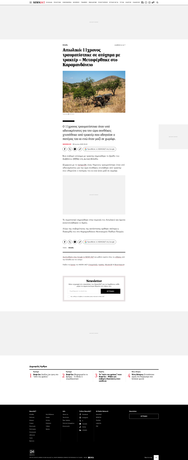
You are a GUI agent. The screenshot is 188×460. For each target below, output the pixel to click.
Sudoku (101, 265)
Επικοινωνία (66, 426)
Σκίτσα (48, 420)
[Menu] (30, 2)
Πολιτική (31, 417)
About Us (65, 414)
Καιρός (128, 2)
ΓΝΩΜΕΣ (84, 2)
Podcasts (48, 423)
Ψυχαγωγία (32, 432)
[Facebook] (65, 149)
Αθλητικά (32, 435)
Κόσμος (31, 420)
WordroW (108, 265)
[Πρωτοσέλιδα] (142, 2)
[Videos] (146, 2)
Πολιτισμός (32, 429)
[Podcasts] (149, 2)
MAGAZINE (93, 2)
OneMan (98, 420)
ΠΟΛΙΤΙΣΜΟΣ (103, 2)
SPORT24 (98, 417)
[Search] (157, 2)
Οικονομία (32, 426)
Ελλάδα (65, 45)
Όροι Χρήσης (66, 420)
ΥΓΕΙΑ (122, 2)
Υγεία (31, 438)
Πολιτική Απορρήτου (68, 423)
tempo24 (82, 165)
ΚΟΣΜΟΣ (76, 2)
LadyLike (98, 423)
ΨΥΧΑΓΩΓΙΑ (113, 2)
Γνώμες (31, 423)
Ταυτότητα (66, 417)
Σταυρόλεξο (93, 265)
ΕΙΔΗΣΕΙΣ (136, 2)
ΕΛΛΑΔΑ (49, 2)
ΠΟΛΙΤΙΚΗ (57, 2)
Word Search (119, 265)
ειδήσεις (118, 257)
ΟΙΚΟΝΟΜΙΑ (67, 2)
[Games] (153, 2)
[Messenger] (75, 149)
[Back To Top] (156, 457)
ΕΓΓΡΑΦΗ (144, 416)
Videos (48, 426)
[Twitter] (70, 149)
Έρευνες (31, 441)
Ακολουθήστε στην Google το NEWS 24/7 (78, 257)
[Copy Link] (80, 149)
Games (72, 265)
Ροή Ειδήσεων (50, 414)
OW (97, 426)
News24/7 (99, 414)
